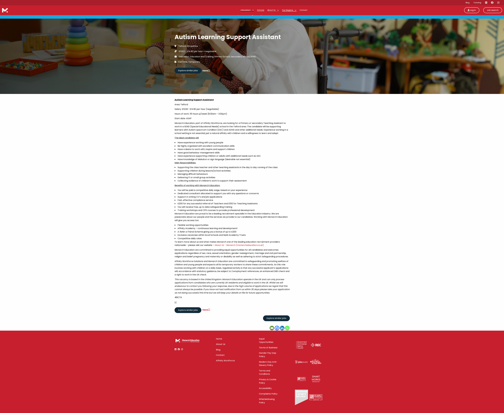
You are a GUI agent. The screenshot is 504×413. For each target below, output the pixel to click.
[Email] (272, 328)
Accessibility (265, 388)
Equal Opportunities (266, 340)
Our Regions (288, 10)
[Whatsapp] (287, 328)
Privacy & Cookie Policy (267, 381)
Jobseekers (245, 10)
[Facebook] (277, 328)
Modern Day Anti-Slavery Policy (268, 363)
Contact (303, 10)
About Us (271, 10)
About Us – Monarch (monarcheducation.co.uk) (239, 245)
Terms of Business (268, 347)
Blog (467, 2)
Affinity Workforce (225, 360)
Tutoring (477, 2)
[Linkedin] (282, 328)
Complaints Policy (268, 393)
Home (219, 338)
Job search (492, 10)
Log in (472, 10)
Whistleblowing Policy (267, 401)
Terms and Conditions (264, 372)
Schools (260, 10)
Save (205, 70)
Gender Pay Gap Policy (267, 354)
